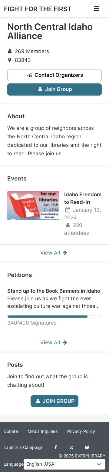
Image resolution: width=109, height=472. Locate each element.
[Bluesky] (87, 447)
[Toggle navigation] (96, 8)
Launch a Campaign (23, 447)
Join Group (58, 89)
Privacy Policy (81, 431)
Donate (11, 431)
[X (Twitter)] (71, 447)
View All (50, 253)
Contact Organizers (58, 75)
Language (14, 464)
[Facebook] (56, 447)
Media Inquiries (43, 431)
